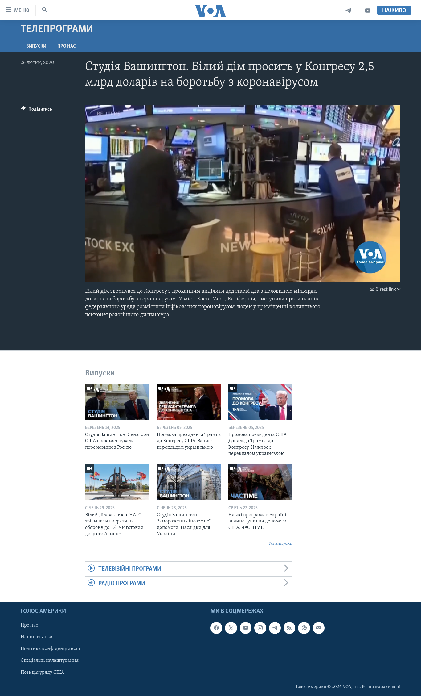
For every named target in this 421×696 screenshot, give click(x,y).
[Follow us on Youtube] (245, 628)
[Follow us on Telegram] (275, 628)
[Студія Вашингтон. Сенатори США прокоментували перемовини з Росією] (117, 402)
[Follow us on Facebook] (216, 628)
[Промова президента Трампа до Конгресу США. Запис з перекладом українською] (189, 402)
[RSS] (289, 628)
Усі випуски (280, 543)
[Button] (36, 110)
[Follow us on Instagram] (260, 628)
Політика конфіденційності (51, 649)
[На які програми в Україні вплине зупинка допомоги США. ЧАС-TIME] (260, 482)
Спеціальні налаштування (50, 660)
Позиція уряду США (42, 672)
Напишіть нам (36, 637)
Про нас (66, 46)
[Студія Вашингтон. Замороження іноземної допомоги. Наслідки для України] (189, 482)
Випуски (36, 46)
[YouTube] (367, 10)
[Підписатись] (319, 628)
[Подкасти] (304, 628)
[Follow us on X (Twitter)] (231, 628)
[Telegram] (348, 10)
